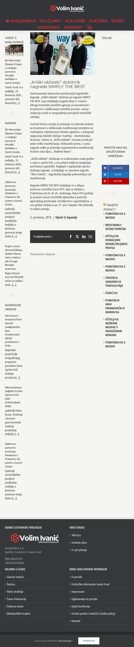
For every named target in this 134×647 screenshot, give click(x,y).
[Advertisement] (115, 89)
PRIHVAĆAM (89, 640)
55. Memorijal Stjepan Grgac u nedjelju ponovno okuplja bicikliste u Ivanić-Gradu (13, 71)
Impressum (77, 592)
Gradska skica (79, 542)
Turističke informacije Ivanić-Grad (90, 584)
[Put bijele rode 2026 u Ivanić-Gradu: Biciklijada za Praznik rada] (90, 265)
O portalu (76, 577)
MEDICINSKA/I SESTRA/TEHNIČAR (115, 227)
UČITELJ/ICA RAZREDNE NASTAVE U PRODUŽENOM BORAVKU (113, 327)
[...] (17, 103)
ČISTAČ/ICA (111, 293)
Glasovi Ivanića (15, 577)
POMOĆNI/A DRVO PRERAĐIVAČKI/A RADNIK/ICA (115, 306)
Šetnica (11, 584)
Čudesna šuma (15, 606)
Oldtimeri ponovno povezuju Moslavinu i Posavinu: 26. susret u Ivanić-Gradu (14, 193)
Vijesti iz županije (66, 217)
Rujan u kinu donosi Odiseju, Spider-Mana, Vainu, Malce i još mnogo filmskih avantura (14, 257)
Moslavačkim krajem (18, 613)
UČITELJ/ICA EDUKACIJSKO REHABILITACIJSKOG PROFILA (116, 242)
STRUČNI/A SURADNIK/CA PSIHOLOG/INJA (114, 282)
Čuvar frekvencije (16, 599)
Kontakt (75, 621)
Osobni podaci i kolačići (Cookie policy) (93, 613)
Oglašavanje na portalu (84, 599)
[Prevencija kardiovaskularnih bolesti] (69, 265)
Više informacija (65, 640)
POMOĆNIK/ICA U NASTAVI (115, 215)
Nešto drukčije (15, 592)
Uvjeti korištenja (80, 606)
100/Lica (76, 535)
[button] (89, 27)
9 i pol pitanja (79, 550)
